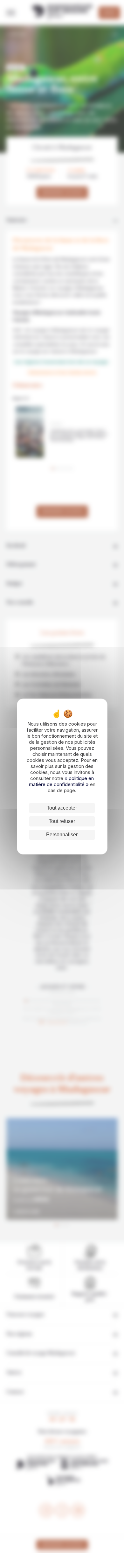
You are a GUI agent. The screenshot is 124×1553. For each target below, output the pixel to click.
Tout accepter (62, 808)
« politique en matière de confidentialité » (61, 781)
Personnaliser (62, 834)
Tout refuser (62, 821)
